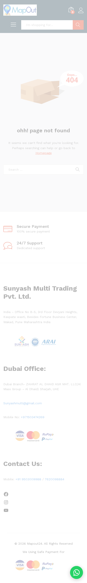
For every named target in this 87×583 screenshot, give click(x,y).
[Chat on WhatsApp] (76, 572)
